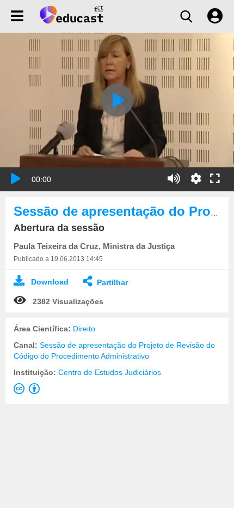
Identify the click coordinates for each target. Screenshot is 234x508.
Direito (84, 328)
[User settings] (215, 16)
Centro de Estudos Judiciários (109, 372)
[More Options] (195, 178)
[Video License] (29, 390)
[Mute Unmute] (174, 178)
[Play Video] (117, 100)
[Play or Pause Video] (16, 178)
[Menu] (17, 16)
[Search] (186, 16)
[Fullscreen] (215, 179)
